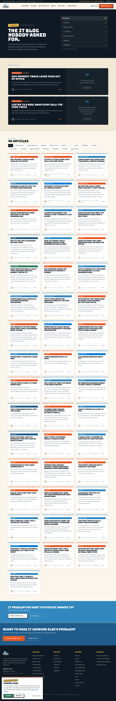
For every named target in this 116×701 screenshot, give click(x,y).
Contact (77, 685)
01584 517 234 (109, 1)
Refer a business (79, 682)
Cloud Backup (36, 664)
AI (70, 145)
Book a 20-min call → (13, 638)
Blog (76, 676)
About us (77, 655)
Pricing (34, 6)
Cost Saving (13, 149)
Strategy (65, 149)
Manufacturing (34, 149)
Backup (76, 145)
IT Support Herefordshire (103, 658)
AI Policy (79, 694)
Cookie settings (69, 694)
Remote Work (75, 149)
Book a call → (106, 6)
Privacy (59, 694)
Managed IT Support (38, 655)
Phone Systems (37, 667)
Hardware (85, 145)
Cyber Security (19, 145)
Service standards (80, 667)
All (11, 145)
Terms (74, 694)
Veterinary (55, 149)
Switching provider (80, 670)
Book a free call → (17, 616)
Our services (35, 616)
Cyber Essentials (32, 145)
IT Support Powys (101, 664)
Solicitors (56, 655)
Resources (72, 6)
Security (64, 145)
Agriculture (57, 670)
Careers (77, 679)
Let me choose (36, 695)
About (53, 6)
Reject (19, 695)
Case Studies (78, 673)
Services (25, 6)
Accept (8, 695)
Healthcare (56, 664)
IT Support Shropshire (102, 655)
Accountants (57, 658)
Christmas (46, 149)
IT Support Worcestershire (103, 661)
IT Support (23, 149)
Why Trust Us (44, 6)
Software (94, 145)
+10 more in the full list (84, 49)
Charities (56, 667)
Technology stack (80, 664)
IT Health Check (37, 670)
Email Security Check (38, 673)
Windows (43, 145)
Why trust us (78, 661)
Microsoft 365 (54, 145)
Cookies (63, 694)
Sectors (61, 6)
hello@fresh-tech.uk (9, 671)
